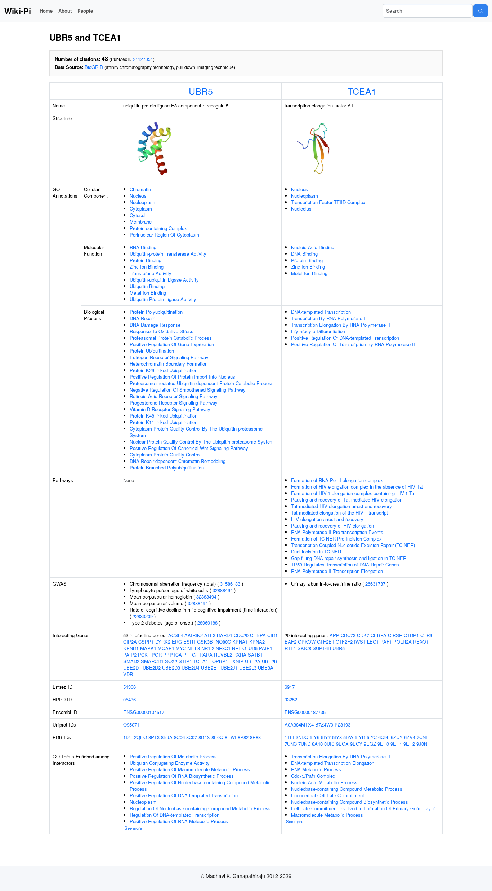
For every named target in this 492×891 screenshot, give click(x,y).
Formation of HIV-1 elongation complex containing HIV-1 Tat (353, 493)
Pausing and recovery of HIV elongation (332, 525)
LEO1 (373, 641)
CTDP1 (411, 635)
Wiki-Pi (17, 11)
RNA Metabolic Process (316, 769)
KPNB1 (131, 648)
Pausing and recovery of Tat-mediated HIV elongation (346, 499)
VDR (128, 674)
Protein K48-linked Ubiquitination (163, 415)
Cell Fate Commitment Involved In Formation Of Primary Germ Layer (363, 808)
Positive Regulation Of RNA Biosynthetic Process (182, 775)
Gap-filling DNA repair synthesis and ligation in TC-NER (348, 558)
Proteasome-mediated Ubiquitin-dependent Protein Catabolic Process (202, 383)
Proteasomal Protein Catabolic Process (171, 337)
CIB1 (272, 635)
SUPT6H (322, 648)
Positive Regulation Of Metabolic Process (173, 756)
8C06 (179, 737)
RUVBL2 (223, 654)
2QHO (140, 737)
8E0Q (217, 737)
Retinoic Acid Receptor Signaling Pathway (174, 396)
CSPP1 (146, 641)
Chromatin (140, 189)
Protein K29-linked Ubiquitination (163, 370)
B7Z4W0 (324, 724)
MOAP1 (166, 648)
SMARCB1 (152, 661)
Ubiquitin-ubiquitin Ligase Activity (164, 279)
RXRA (239, 654)
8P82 (243, 737)
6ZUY (397, 737)
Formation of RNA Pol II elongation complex (337, 480)
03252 (291, 699)
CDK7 (363, 635)
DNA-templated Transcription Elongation (332, 762)
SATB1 (255, 654)
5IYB (360, 737)
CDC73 (348, 635)
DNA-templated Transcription (321, 311)
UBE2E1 (210, 667)
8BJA (167, 737)
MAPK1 (148, 648)
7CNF (423, 737)
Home (46, 10)
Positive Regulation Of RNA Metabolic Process (179, 821)
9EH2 (409, 743)
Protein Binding (145, 260)
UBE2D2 (152, 667)
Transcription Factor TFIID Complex (328, 202)
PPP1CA (172, 654)
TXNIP (236, 661)
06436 (129, 699)
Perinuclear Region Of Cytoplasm (164, 234)
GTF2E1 (325, 641)
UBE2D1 (132, 667)
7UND (304, 743)
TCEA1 (362, 90)
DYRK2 (162, 641)
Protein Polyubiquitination (156, 311)
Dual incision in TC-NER (316, 551)
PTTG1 (190, 654)
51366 (129, 686)
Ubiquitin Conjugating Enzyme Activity (170, 762)
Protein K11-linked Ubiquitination (163, 422)
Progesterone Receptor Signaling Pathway (174, 402)
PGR (157, 654)
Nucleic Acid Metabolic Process (324, 782)
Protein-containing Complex (158, 228)
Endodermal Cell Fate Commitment (327, 795)
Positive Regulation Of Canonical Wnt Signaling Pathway (189, 448)
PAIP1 (265, 648)
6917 (290, 686)
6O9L (383, 737)
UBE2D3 (171, 667)
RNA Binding (143, 247)
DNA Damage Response (155, 324)
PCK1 (144, 654)
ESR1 (189, 641)
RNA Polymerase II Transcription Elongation (337, 571)
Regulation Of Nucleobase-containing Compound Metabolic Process (200, 808)
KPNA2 (257, 641)
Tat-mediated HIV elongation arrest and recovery (341, 506)
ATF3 (209, 635)
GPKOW (307, 641)
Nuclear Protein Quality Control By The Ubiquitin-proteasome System (202, 441)
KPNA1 (240, 641)
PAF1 (386, 641)
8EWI (230, 737)
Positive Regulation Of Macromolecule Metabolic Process (190, 769)
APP (334, 635)
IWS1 (360, 641)
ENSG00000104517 (143, 712)
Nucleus (138, 195)
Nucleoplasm (143, 202)
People (85, 10)
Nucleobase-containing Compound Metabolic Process (346, 788)
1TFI (289, 737)
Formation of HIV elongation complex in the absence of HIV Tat (357, 486)
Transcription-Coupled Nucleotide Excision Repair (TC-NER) (353, 545)
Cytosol (138, 215)
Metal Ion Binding (148, 292)
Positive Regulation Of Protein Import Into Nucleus (182, 376)
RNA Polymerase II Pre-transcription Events (337, 532)
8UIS (329, 743)
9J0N (421, 743)
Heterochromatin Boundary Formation (168, 363)
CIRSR (395, 635)
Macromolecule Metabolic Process (327, 814)
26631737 (375, 583)
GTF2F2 (344, 641)
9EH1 (396, 743)
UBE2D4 (191, 667)
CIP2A (130, 641)
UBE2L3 (247, 667)
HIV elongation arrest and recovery (327, 519)
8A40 (317, 743)
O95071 (131, 724)
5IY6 (314, 737)
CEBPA (258, 635)
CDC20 (241, 635)
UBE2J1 (229, 667)
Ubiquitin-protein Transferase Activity (168, 253)
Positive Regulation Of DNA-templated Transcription (345, 337)
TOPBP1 (219, 661)
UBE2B (269, 661)
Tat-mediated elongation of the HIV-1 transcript (339, 512)
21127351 (143, 59)
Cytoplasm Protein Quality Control (165, 454)
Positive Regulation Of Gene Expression (172, 344)
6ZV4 (409, 737)
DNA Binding (304, 253)
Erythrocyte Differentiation (318, 331)
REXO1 (421, 641)
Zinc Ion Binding (147, 266)
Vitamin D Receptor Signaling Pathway (170, 409)
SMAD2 (131, 661)
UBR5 (201, 90)
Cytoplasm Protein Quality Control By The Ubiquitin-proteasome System (196, 431)
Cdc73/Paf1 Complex (313, 775)
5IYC (372, 737)
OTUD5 (250, 648)
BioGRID (94, 66)
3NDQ (302, 737)
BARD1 (224, 635)
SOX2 (171, 661)
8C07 (191, 737)
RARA (206, 654)
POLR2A (402, 641)
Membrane (141, 221)
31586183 (230, 583)
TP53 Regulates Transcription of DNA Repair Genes (345, 564)
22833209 (143, 616)
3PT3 (154, 737)
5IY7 (326, 737)
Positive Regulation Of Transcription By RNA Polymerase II (353, 344)
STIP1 (185, 661)
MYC (181, 648)
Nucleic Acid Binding (312, 247)
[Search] (480, 10)
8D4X (204, 737)
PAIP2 (130, 654)
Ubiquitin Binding (147, 286)
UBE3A (265, 667)
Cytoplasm (141, 208)
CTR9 (426, 635)
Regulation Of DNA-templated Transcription (174, 814)
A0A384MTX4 (299, 724)
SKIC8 (304, 648)
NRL (236, 648)
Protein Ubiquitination (152, 350)
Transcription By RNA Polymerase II (329, 318)
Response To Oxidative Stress (161, 331)
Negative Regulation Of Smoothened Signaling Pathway (188, 389)
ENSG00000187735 (305, 712)
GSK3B (205, 641)
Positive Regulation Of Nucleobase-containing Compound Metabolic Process (200, 785)
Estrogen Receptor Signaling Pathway (169, 357)
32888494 (223, 590)
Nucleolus (301, 208)
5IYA (348, 737)
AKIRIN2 (193, 635)
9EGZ (370, 743)
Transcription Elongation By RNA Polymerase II (340, 324)
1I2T (128, 737)
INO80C (222, 641)
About (65, 10)
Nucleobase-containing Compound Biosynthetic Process (349, 801)
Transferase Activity (150, 273)
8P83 (255, 737)
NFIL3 (193, 648)
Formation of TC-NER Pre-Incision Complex (336, 538)
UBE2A (252, 661)
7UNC (291, 743)
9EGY (356, 743)
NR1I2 (207, 648)
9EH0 (383, 743)
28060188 (207, 622)
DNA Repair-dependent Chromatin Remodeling (177, 461)
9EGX (342, 743)
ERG (177, 641)
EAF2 (290, 641)
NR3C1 (223, 648)
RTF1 (290, 648)
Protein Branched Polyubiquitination (167, 467)
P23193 (342, 724)
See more (133, 828)
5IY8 (337, 737)
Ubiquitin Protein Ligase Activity (163, 299)
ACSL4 (175, 635)
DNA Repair (142, 318)
